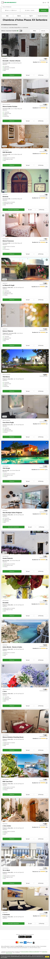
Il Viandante (6, 914)
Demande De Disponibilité (13, 209)
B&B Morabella (7, 152)
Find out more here (15, 956)
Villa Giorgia (6, 468)
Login (45, 2)
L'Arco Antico (7, 826)
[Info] (17, 30)
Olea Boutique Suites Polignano (12, 512)
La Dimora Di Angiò (8, 285)
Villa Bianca (6, 377)
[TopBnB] (20, 31)
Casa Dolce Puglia (8, 422)
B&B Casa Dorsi (7, 781)
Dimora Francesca (8, 241)
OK (47, 956)
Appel (28, 75)
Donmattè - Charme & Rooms (11, 61)
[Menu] (48, 2)
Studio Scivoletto (9, 952)
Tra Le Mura (6, 870)
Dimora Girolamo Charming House (13, 737)
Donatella (5, 603)
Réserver (12, 75)
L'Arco (5, 691)
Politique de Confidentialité (34, 951)
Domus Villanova (8, 331)
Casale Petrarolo (8, 558)
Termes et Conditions (25, 951)
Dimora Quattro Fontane (10, 106)
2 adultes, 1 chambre (30, 10)
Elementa (5, 196)
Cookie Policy (44, 951)
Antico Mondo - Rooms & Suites (12, 647)
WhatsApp (41, 75)
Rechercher (43, 10)
